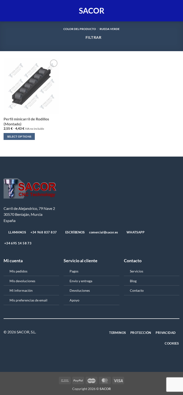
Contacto (137, 290)
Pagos (74, 271)
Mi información (21, 290)
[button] (6, 10)
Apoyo (74, 300)
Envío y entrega (81, 281)
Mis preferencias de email (28, 300)
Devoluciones (80, 290)
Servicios (136, 271)
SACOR (91, 11)
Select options (19, 136)
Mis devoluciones (22, 281)
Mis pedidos (18, 271)
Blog (133, 281)
